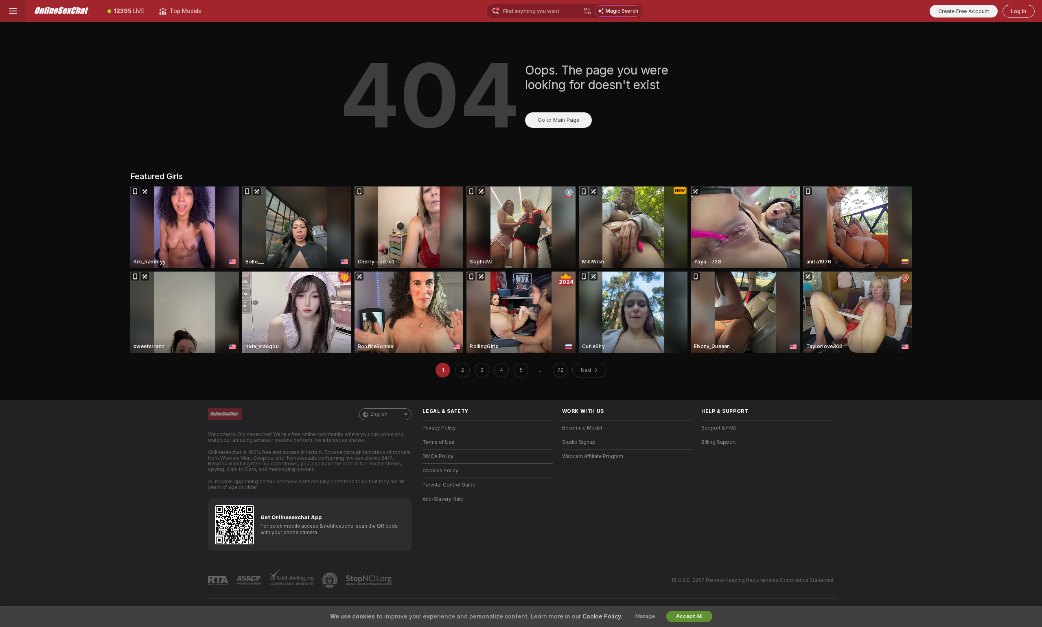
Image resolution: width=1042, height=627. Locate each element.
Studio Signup (578, 442)
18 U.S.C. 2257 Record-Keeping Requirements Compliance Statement (752, 580)
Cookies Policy (440, 471)
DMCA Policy (437, 456)
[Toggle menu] (13, 11)
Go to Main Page (558, 120)
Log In (1018, 11)
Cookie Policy (601, 616)
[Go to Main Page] (63, 11)
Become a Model (582, 428)
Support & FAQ (718, 428)
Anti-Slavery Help (443, 499)
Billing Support (718, 442)
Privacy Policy (439, 428)
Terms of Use (438, 442)
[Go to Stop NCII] (370, 580)
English (378, 414)
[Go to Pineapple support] (330, 580)
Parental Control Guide (448, 485)
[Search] (587, 11)
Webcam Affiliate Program (592, 456)
